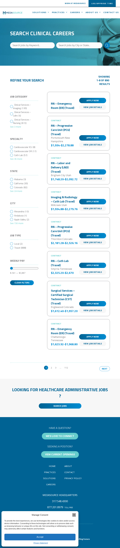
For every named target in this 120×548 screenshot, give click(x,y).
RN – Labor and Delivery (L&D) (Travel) (60, 167)
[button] (74, 514)
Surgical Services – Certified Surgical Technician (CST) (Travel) (63, 297)
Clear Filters (21, 282)
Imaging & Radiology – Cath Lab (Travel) (64, 199)
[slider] (11, 268)
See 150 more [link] (16, 223)
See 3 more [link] (15, 126)
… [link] (60, 367)
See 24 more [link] (16, 191)
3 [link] (55, 367)
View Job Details (92, 107)
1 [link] (46, 367)
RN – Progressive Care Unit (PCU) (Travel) (61, 129)
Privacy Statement (41, 543)
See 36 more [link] (16, 158)
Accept (40, 537)
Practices (58, 12)
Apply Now (92, 100)
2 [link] (51, 367)
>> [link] (72, 367)
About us (92, 12)
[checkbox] (24, 106)
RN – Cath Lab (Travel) (60, 263)
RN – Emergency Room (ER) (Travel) (62, 105)
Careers (75, 12)
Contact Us (111, 12)
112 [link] (66, 367)
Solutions (39, 12)
